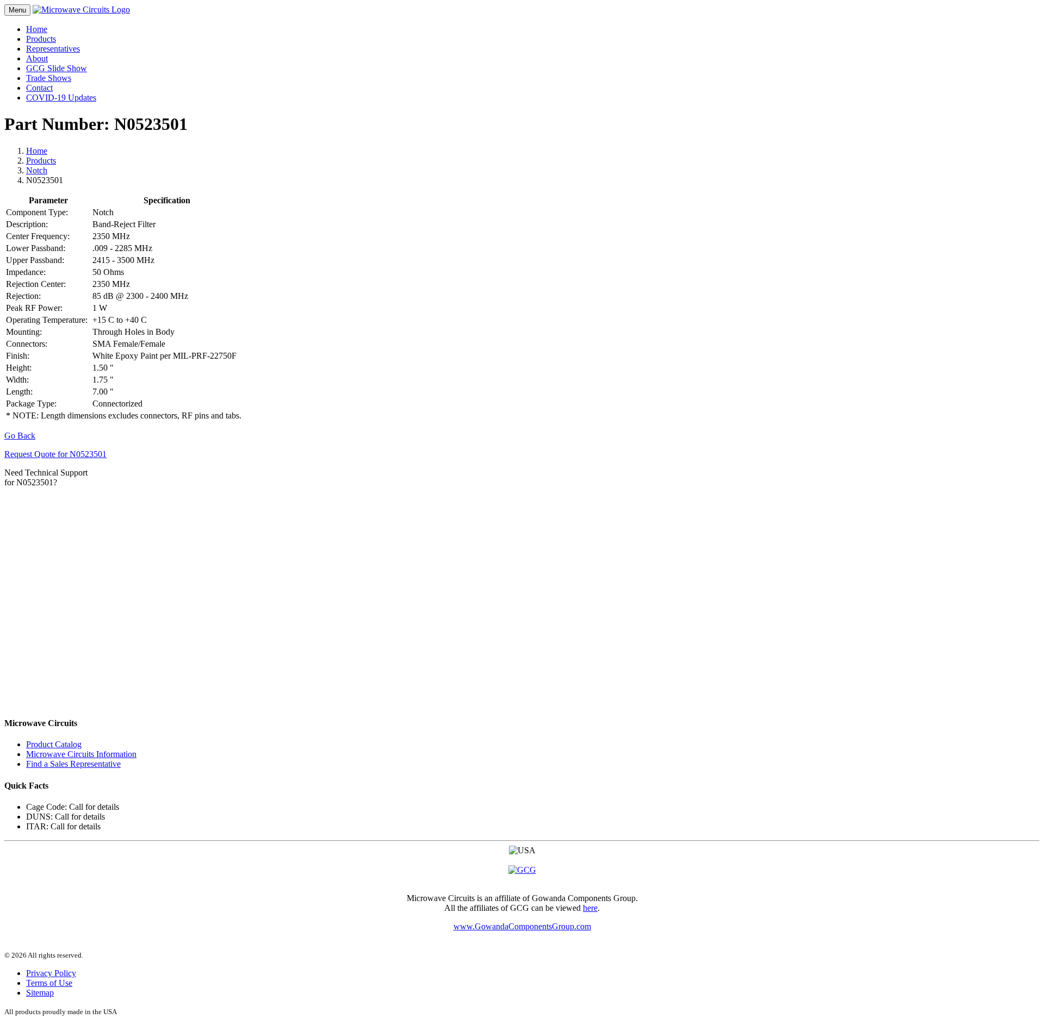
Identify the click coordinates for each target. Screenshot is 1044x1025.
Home (36, 29)
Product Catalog (54, 744)
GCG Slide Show (56, 68)
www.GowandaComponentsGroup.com (522, 926)
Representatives (53, 48)
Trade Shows (48, 78)
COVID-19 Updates (61, 97)
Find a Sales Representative (73, 763)
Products (41, 38)
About (37, 58)
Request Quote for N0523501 (55, 454)
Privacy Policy (51, 973)
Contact (39, 87)
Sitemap (40, 992)
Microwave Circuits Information (81, 754)
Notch (36, 170)
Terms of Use (49, 983)
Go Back (19, 435)
